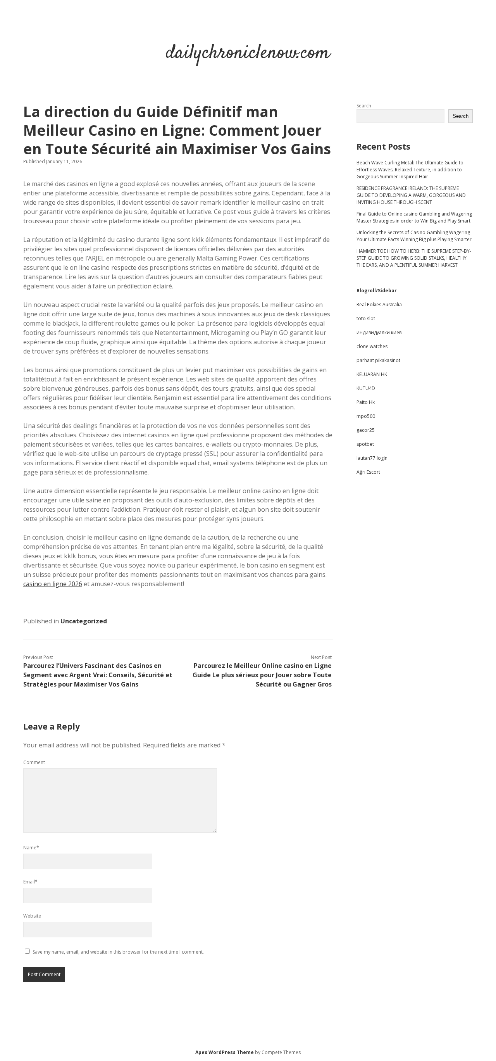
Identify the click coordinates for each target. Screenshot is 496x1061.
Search (363, 105)
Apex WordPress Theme (224, 1052)
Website (32, 916)
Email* (30, 881)
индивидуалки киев (378, 332)
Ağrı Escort (368, 472)
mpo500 (365, 416)
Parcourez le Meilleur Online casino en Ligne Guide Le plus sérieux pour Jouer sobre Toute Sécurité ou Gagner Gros (262, 674)
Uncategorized (83, 621)
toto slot (365, 318)
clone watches (372, 346)
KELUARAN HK (371, 374)
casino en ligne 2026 (52, 584)
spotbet (365, 444)
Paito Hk (365, 402)
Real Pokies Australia (379, 304)
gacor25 (365, 430)
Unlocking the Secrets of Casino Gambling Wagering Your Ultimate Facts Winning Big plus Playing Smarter (414, 236)
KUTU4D (365, 388)
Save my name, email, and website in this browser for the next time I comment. (118, 952)
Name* (31, 847)
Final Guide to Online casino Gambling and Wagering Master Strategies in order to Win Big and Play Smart (414, 217)
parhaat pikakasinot (378, 360)
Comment (34, 762)
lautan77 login (372, 458)
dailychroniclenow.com (248, 53)
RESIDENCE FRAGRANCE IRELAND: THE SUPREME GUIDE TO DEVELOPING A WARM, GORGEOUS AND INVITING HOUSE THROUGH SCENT (411, 195)
